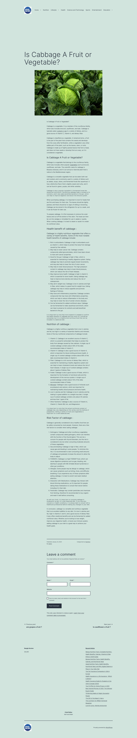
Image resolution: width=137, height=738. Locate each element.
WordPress (109, 727)
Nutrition (46, 10)
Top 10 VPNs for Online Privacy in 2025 (97, 686)
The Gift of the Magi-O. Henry (95, 698)
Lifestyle (54, 10)
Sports (88, 10)
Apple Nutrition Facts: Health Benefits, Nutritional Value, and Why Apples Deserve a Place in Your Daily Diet (99, 666)
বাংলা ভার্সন (26, 651)
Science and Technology (75, 10)
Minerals (53, 385)
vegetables (73, 165)
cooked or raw (62, 131)
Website (49, 589)
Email (72, 580)
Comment (50, 562)
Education (106, 10)
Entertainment (97, 10)
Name (49, 580)
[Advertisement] (68, 34)
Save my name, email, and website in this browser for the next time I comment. (67, 599)
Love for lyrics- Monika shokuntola (96, 705)
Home (37, 10)
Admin (50, 543)
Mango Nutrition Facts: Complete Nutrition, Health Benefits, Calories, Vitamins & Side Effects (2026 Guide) (99, 654)
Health (63, 10)
